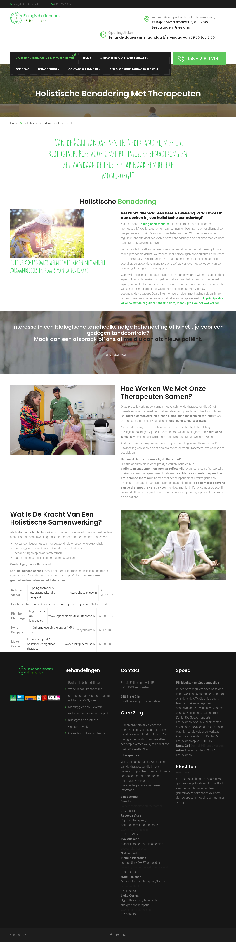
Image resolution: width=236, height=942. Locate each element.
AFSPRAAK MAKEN (118, 355)
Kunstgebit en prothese (83, 720)
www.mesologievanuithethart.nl (141, 806)
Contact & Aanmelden (84, 69)
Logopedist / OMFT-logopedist (37, 615)
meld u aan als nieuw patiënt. (163, 339)
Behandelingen (48, 69)
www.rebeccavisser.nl (135, 829)
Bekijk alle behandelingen (84, 682)
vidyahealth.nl (130, 886)
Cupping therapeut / (41, 588)
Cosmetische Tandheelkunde (87, 733)
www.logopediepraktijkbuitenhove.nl (72, 616)
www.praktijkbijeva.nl (75, 604)
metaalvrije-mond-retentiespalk (88, 713)
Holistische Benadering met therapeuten (45, 58)
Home (87, 58)
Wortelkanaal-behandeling (85, 689)
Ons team (22, 69)
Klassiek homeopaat (45, 604)
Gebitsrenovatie (78, 726)
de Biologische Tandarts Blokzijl (133, 69)
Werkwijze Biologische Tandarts (124, 58)
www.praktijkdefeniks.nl (80, 644)
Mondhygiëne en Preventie (85, 707)
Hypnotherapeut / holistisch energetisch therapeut (41, 643)
